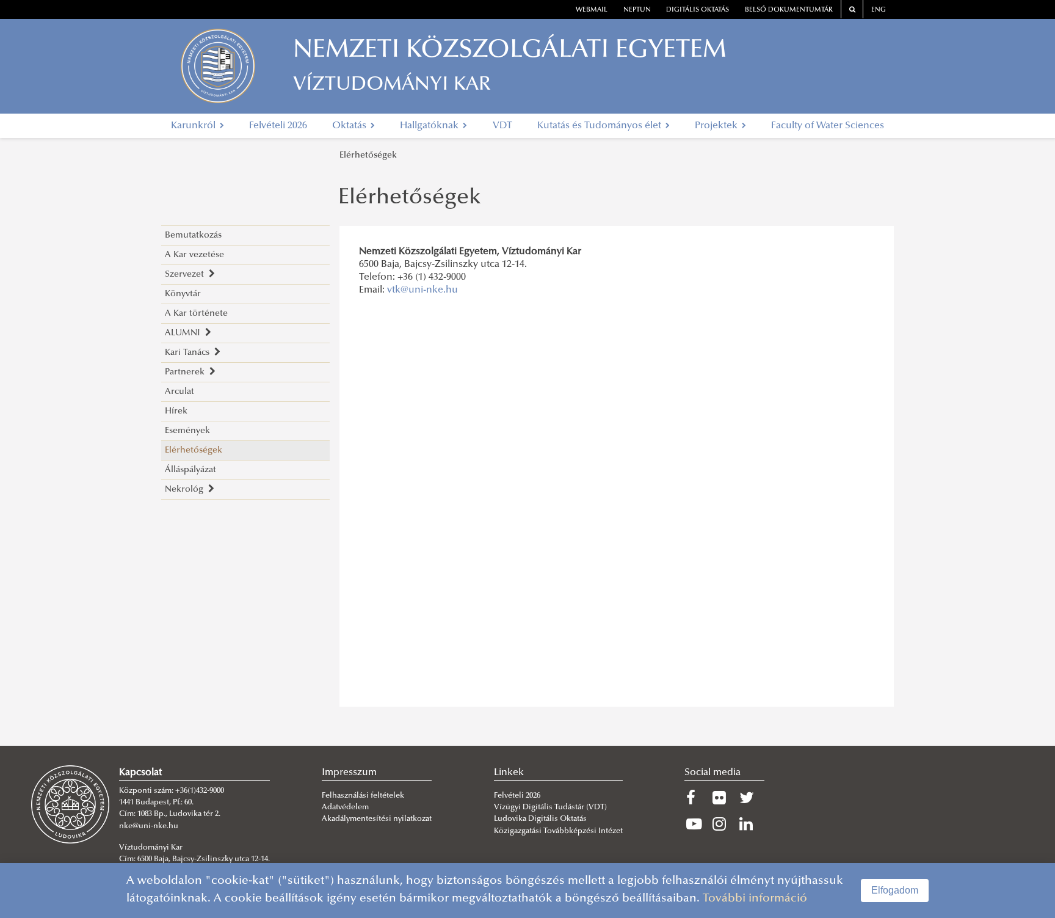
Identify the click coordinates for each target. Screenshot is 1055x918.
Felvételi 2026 (278, 126)
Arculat (179, 391)
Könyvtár (183, 294)
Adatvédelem (345, 807)
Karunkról (194, 126)
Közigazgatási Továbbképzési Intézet (558, 831)
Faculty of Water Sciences (827, 126)
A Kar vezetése (194, 255)
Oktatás (350, 126)
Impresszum (349, 773)
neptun (637, 10)
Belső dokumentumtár (789, 10)
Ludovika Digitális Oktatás (540, 819)
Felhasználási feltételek (363, 796)
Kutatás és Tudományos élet (600, 126)
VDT (502, 126)
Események (187, 430)
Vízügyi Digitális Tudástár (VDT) (551, 807)
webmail (591, 10)
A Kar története (196, 313)
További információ (755, 899)
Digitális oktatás (697, 10)
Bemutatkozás (193, 235)
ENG (878, 10)
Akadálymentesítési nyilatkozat (377, 819)
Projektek (717, 126)
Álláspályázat (190, 470)
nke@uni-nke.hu (148, 826)
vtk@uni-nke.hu (422, 290)
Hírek (176, 411)
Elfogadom (894, 890)
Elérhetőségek (368, 155)
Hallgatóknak (430, 126)
